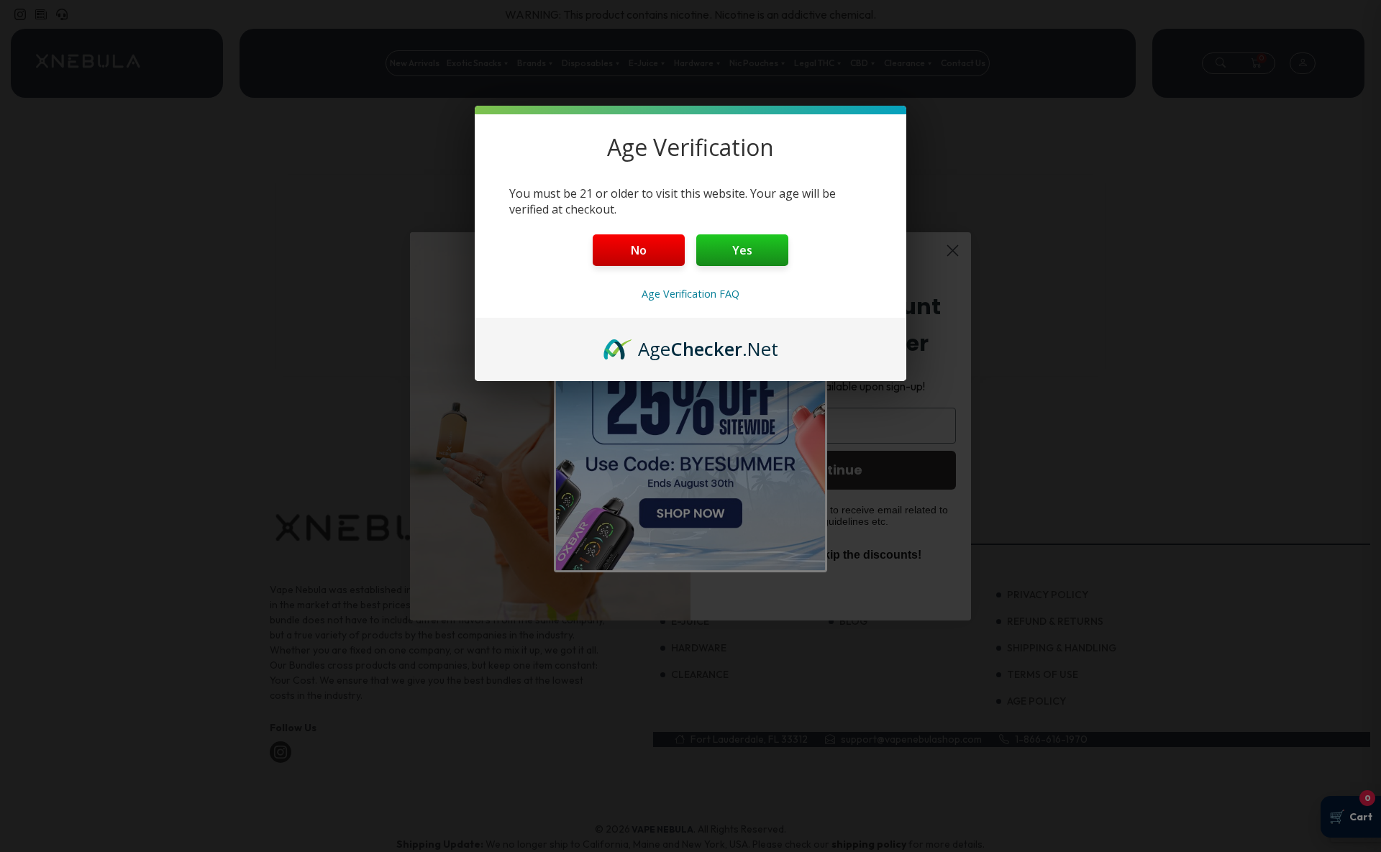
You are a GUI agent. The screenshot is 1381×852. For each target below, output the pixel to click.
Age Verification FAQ (690, 294)
